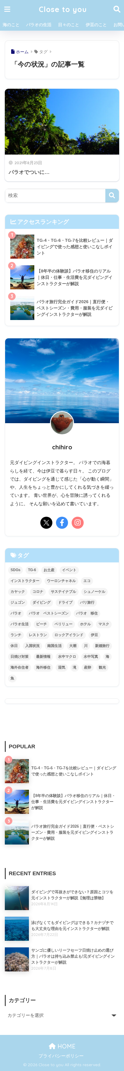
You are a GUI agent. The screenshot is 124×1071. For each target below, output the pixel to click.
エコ (87, 581)
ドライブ (65, 602)
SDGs (15, 570)
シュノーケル (94, 591)
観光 (102, 667)
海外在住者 (20, 667)
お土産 (49, 570)
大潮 (72, 646)
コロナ (38, 591)
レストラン (38, 635)
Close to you (63, 9)
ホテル (85, 624)
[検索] (112, 195)
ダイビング (42, 602)
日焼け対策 (20, 656)
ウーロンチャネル (61, 581)
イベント (69, 570)
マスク (103, 624)
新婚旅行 (102, 646)
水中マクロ (67, 656)
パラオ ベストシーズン (49, 613)
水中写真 (91, 656)
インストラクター (25, 581)
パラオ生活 (20, 624)
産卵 (87, 667)
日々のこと (68, 24)
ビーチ (41, 624)
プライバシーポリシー (61, 1056)
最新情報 (43, 656)
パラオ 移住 (87, 613)
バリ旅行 (87, 602)
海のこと (11, 24)
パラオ (16, 613)
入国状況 (32, 646)
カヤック (18, 591)
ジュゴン (18, 602)
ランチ (16, 635)
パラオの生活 (38, 24)
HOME (66, 1046)
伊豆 (94, 635)
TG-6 (32, 570)
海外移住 (43, 667)
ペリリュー (63, 624)
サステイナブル (63, 591)
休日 (14, 646)
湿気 (61, 667)
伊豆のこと (96, 24)
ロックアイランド (68, 635)
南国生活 (54, 646)
